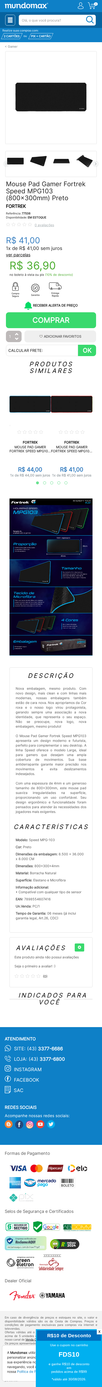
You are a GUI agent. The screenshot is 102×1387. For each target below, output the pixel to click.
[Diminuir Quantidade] (17, 339)
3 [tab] (49, 483)
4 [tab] (56, 483)
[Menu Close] (10, 20)
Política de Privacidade (35, 1371)
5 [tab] (63, 483)
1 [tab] (35, 483)
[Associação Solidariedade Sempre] (52, 1264)
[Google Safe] (48, 1228)
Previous (6, 164)
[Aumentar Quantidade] (17, 334)
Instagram (28, 1069)
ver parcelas (18, 254)
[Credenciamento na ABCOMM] (78, 1228)
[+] (79, 947)
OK (87, 350)
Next (96, 164)
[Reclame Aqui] (27, 1245)
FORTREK (16, 206)
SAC (18, 1090)
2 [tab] (42, 483)
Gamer (13, 46)
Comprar (51, 320)
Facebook (26, 1080)
